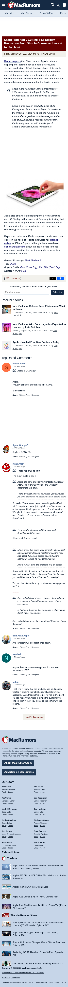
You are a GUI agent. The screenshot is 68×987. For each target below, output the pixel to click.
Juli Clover (6, 798)
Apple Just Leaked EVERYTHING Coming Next (35, 896)
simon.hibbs (19, 363)
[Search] (59, 5)
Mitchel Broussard (9, 809)
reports (12, 61)
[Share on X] (53, 278)
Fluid (38, 982)
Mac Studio (26, 13)
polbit (15, 682)
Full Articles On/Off (25, 982)
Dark (63, 982)
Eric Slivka (49, 54)
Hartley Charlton (9, 820)
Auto (52, 982)
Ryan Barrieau (40, 831)
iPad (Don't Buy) (28, 267)
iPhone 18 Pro (45, 13)
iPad (27, 260)
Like (28, 395)
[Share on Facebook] (60, 278)
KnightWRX (18, 464)
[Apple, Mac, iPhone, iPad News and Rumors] (23, 8)
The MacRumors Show (24, 915)
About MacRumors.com (18, 762)
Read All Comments (34, 717)
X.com (10, 792)
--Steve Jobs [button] (41, 490)
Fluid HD (44, 982)
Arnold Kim (7, 787)
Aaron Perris (39, 842)
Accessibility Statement (11, 977)
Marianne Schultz (41, 820)
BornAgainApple (21, 635)
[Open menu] (4, 5)
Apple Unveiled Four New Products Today (36, 342)
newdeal (17, 654)
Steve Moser (7, 842)
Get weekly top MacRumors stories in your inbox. (34, 286)
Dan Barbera (7, 831)
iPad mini (36, 260)
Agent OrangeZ (20, 445)
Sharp (13, 263)
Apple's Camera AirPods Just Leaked (30, 887)
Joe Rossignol (40, 798)
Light (57, 982)
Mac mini (9, 13)
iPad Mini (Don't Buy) (50, 267)
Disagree (35, 395)
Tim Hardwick (40, 809)
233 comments (13, 278)
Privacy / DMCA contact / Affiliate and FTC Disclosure (23, 973)
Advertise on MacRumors (19, 772)
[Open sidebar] (64, 5)
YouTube (12, 858)
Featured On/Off (9, 982)
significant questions (14, 246)
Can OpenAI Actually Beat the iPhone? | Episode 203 (38, 963)
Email (4, 792)
